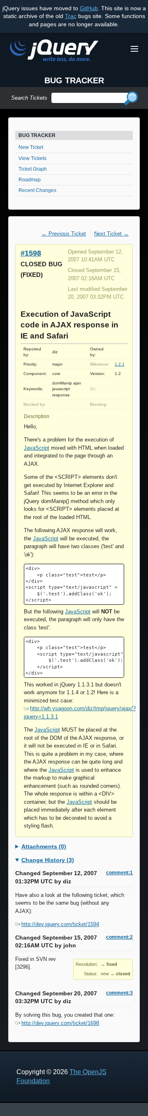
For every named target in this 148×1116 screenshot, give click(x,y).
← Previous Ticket (64, 234)
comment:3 (119, 993)
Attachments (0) (43, 846)
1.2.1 (120, 364)
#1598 (31, 253)
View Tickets (32, 158)
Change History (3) (47, 860)
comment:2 (119, 937)
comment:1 (119, 873)
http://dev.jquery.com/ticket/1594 (60, 924)
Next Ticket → (111, 234)
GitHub (89, 8)
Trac (70, 16)
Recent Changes (37, 190)
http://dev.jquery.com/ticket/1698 (60, 1023)
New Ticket (30, 147)
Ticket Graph (32, 169)
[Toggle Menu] (134, 49)
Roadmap (29, 180)
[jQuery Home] (54, 51)
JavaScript (36, 448)
